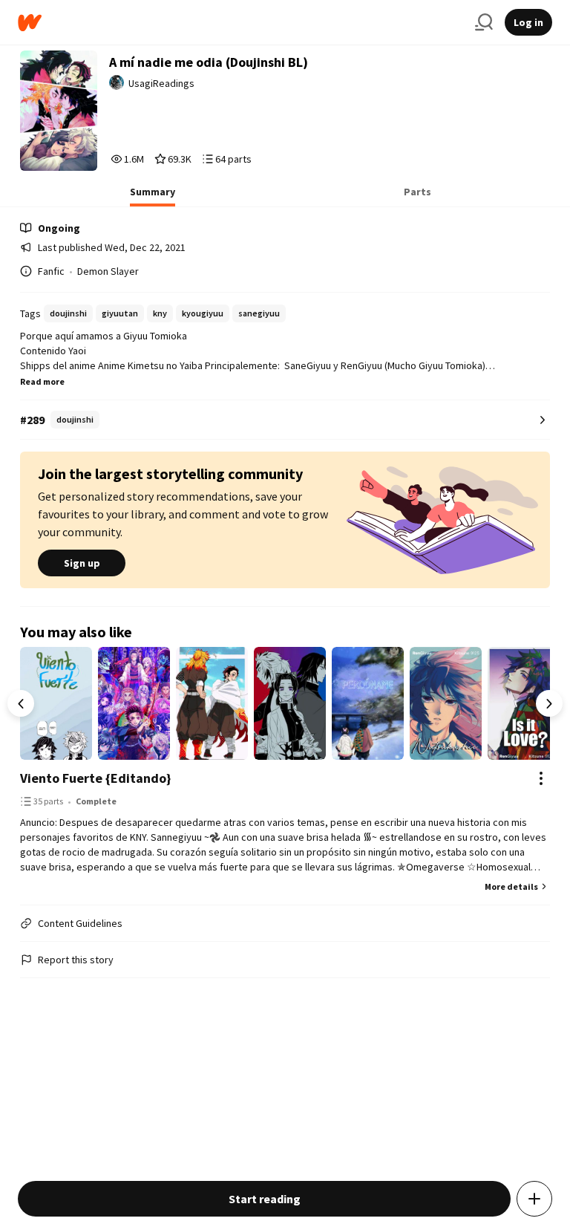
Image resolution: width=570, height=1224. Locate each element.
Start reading (265, 1198)
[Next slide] (549, 703)
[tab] (152, 196)
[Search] (484, 22)
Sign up (82, 563)
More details (511, 886)
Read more (42, 381)
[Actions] (541, 778)
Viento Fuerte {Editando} (95, 778)
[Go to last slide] (20, 703)
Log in (528, 22)
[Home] (240, 22)
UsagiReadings (161, 83)
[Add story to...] (534, 1199)
